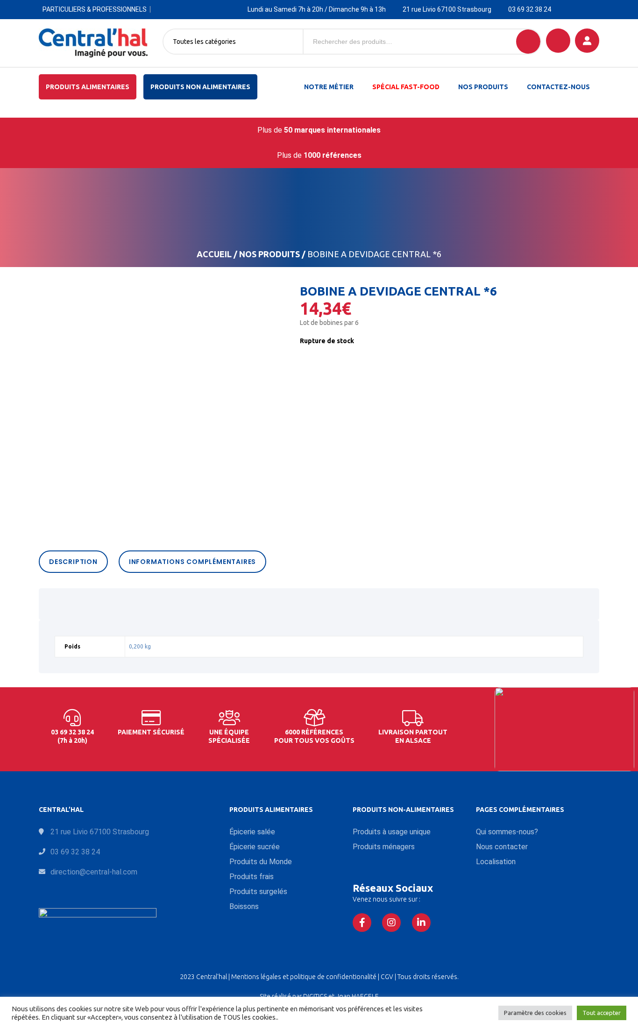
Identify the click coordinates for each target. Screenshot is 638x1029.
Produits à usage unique (392, 831)
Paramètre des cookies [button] (535, 1012)
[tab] (76, 561)
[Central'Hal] (93, 42)
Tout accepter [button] (601, 1012)
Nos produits (483, 87)
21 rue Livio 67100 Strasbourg (447, 9)
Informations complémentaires (192, 561)
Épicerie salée (252, 831)
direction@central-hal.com (93, 871)
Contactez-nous (558, 87)
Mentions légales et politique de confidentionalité (304, 976)
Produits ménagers (384, 846)
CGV (388, 976)
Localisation (496, 861)
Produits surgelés (258, 891)
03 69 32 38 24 (529, 9)
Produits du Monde (260, 861)
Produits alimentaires (87, 87)
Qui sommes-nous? (507, 831)
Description (73, 561)
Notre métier (329, 87)
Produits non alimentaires (200, 87)
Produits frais (251, 876)
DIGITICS (315, 996)
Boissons (244, 906)
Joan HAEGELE (357, 996)
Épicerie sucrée (254, 846)
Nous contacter (502, 846)
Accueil (214, 254)
